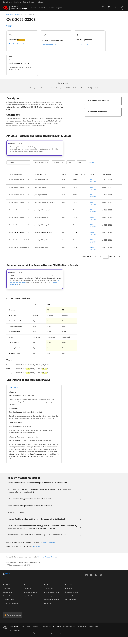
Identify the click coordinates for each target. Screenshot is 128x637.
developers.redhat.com (72, 592)
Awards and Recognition (52, 599)
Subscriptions (7, 2)
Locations (35, 626)
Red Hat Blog (57, 626)
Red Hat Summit (93, 626)
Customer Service (8, 599)
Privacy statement (15, 633)
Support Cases (7, 596)
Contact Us (27, 588)
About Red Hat (14, 626)
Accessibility (48, 596)
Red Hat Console (28, 2)
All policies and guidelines (40, 633)
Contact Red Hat (46, 626)
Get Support (40, 2)
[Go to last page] (119, 256)
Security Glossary (49, 542)
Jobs (22, 626)
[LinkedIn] (86, 576)
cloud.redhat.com (70, 599)
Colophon (47, 603)
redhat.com (68, 588)
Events (28, 626)
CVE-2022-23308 (29, 14)
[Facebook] (96, 576)
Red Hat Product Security (47, 557)
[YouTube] (91, 576)
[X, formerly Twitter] (101, 576)
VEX (8, 26)
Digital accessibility (55, 633)
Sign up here (37, 546)
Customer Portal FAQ (30, 592)
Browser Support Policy (51, 592)
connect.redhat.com (71, 596)
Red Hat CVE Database (13, 14)
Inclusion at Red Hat (69, 626)
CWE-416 (12, 388)
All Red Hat (115, 9)
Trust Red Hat (48, 588)
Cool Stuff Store (81, 626)
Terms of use (26, 633)
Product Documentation (10, 603)
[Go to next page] (114, 256)
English (109, 9)
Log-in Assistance (29, 596)
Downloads (17, 2)
